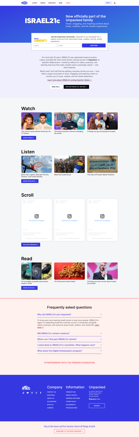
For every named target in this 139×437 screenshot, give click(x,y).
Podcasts (52, 3)
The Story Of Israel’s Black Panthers (100, 175)
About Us (50, 398)
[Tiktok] (23, 392)
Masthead (51, 395)
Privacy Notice (71, 395)
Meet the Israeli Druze (62, 175)
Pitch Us (50, 404)
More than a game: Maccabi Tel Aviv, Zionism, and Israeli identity (35, 176)
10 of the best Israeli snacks (64, 281)
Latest (34, 3)
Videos (42, 3)
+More (68, 3)
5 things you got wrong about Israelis (101, 131)
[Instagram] (32, 392)
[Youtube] (27, 392)
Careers (50, 408)
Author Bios (51, 401)
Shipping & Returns (73, 398)
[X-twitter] (36, 392)
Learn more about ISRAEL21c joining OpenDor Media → (69, 80)
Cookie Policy (71, 401)
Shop (60, 3)
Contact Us (51, 392)
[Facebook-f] (40, 392)
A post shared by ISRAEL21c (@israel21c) (36, 238)
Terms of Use (71, 392)
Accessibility (71, 404)
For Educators (71, 408)
